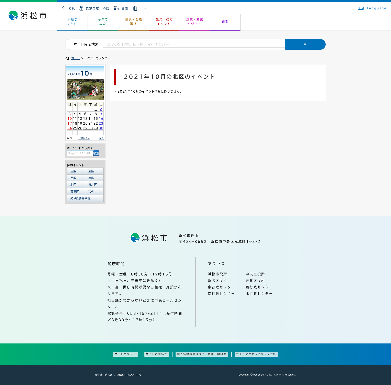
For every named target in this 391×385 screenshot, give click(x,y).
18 (75, 123)
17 (69, 123)
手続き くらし (72, 21)
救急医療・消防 (98, 8)
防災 (72, 8)
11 (75, 118)
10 (69, 118)
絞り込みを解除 (80, 198)
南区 (91, 178)
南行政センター (221, 293)
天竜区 (74, 191)
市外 (91, 191)
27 (85, 128)
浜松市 (28, 16)
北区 (73, 184)
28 (90, 128)
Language (377, 8)
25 (75, 128)
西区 (73, 178)
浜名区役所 (217, 280)
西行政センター (259, 287)
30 (101, 128)
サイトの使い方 (156, 354)
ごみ (142, 8)
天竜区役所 (255, 280)
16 (101, 118)
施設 (125, 8)
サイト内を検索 (86, 44)
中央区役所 (255, 274)
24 (69, 128)
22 (95, 123)
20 (85, 123)
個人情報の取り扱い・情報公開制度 (202, 354)
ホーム (75, 58)
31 (69, 133)
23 (101, 123)
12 (80, 118)
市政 (225, 21)
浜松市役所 (217, 274)
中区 (73, 171)
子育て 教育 (103, 21)
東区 (91, 171)
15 (95, 118)
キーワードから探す (80, 148)
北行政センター (259, 293)
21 (90, 123)
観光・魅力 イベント (164, 21)
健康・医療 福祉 (133, 21)
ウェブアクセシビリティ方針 (256, 354)
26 (80, 128)
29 (95, 128)
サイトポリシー (125, 354)
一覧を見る (84, 138)
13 (85, 118)
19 (80, 123)
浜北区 (92, 184)
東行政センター (221, 287)
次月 (101, 138)
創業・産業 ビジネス (194, 21)
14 (90, 118)
